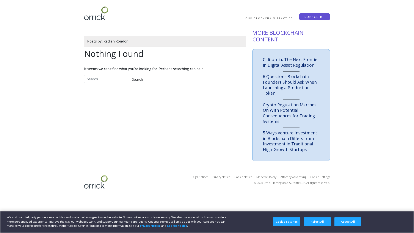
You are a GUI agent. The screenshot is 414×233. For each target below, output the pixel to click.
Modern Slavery (266, 177)
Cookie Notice (243, 177)
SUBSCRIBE (314, 17)
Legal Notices (199, 177)
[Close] (407, 221)
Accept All (348, 222)
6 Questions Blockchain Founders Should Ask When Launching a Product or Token (290, 85)
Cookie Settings (287, 222)
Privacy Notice (221, 177)
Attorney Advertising (293, 177)
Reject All (317, 222)
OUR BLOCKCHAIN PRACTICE (269, 18)
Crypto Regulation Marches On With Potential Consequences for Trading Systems (289, 113)
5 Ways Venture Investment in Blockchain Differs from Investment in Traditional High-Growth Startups (290, 141)
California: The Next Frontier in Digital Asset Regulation (291, 62)
